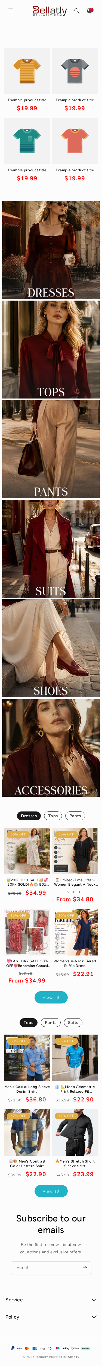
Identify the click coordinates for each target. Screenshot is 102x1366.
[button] (11, 11)
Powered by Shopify (64, 1357)
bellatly (42, 1357)
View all (51, 997)
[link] (27, 105)
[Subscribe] (85, 1267)
